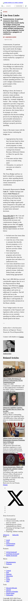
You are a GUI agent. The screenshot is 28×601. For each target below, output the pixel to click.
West (7, 581)
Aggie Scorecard (11, 552)
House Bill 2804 (8, 216)
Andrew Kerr (10, 37)
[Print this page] (1, 20)
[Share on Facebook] (1, 10)
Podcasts (9, 564)
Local (8, 540)
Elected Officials (11, 588)
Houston (9, 574)
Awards (8, 589)
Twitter (21, 337)
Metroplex (9, 576)
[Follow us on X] (15, 507)
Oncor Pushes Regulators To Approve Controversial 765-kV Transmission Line (13, 380)
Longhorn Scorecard (12, 553)
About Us (6, 535)
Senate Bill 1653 (8, 218)
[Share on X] (1, 13)
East (7, 572)
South (8, 579)
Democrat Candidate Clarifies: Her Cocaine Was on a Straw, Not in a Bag (13, 409)
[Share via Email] (1, 18)
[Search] (26, 6)
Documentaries (11, 562)
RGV (7, 577)
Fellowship (9, 595)
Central (8, 570)
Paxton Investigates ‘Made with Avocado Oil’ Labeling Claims (13, 468)
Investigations (10, 543)
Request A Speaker (12, 591)
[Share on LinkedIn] (1, 15)
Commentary (10, 545)
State (5, 11)
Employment (10, 593)
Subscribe (19, 6)
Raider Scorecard (11, 555)
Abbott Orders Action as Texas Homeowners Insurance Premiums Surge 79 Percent (14, 440)
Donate (8, 6)
